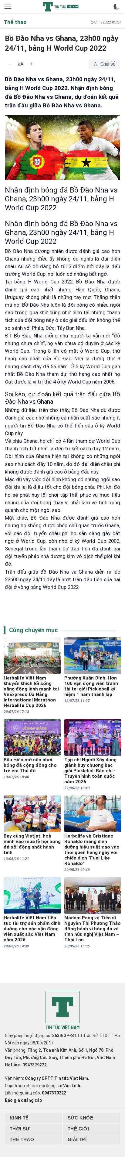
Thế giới (78, 1128)
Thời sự (20, 1128)
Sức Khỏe (80, 1117)
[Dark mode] (116, 7)
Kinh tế (19, 1117)
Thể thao (22, 1139)
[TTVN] (62, 1010)
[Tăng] (31, 64)
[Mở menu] (8, 7)
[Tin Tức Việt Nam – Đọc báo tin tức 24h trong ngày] (60, 7)
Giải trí (77, 1139)
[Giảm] (10, 64)
